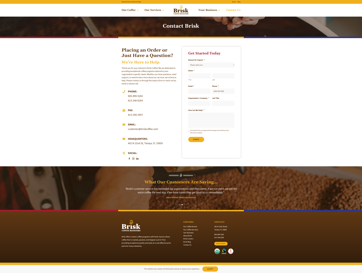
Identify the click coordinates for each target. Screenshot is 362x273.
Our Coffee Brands (190, 226)
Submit (196, 139)
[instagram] (133, 159)
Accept (210, 269)
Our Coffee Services (190, 229)
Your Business (188, 232)
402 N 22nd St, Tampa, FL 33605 (145, 143)
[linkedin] (137, 159)
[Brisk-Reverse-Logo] (131, 220)
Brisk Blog (187, 242)
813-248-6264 (135, 100)
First (189, 80)
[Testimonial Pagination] (175, 204)
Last (213, 80)
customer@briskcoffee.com (143, 129)
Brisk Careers (188, 239)
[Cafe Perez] (181, 6)
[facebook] (129, 159)
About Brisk (187, 236)
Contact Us (187, 245)
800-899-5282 (135, 96)
